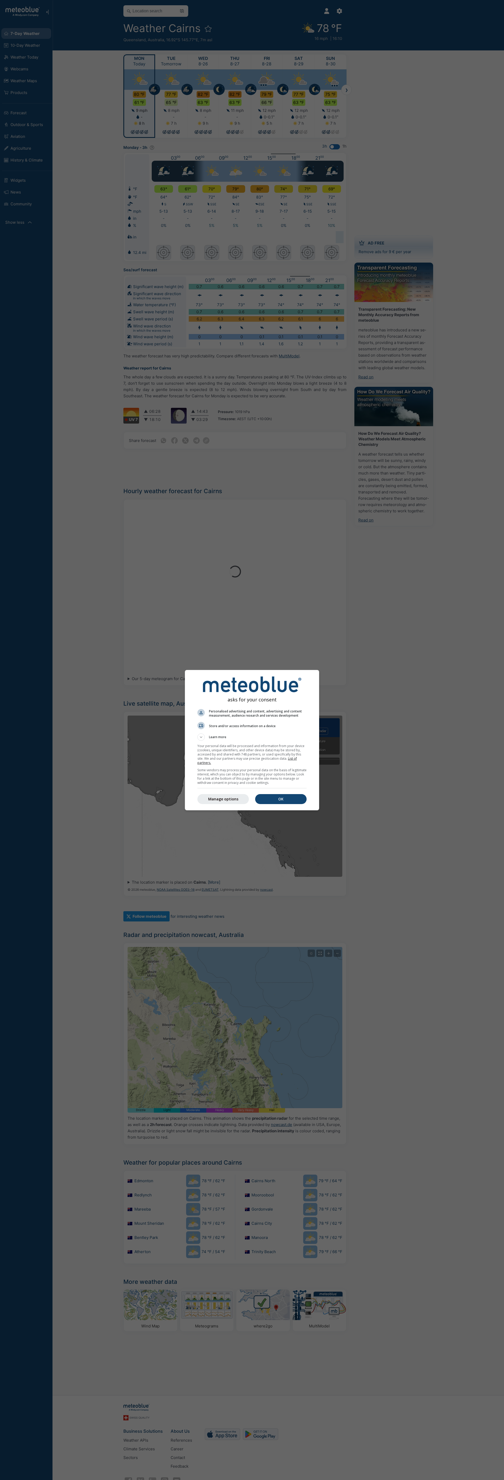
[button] (252, 737)
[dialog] (252, 740)
